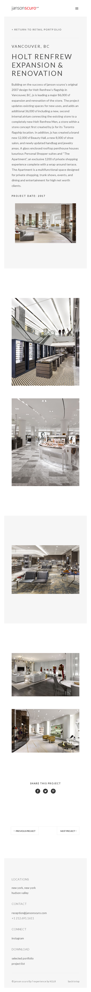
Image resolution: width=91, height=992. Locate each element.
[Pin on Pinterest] (53, 792)
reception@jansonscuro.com (29, 913)
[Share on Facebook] (37, 792)
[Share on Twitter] (45, 792)
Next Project (67, 831)
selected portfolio (23, 958)
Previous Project (25, 831)
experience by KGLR (44, 981)
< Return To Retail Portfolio (37, 29)
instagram (18, 938)
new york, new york (24, 888)
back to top (73, 981)
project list (18, 963)
